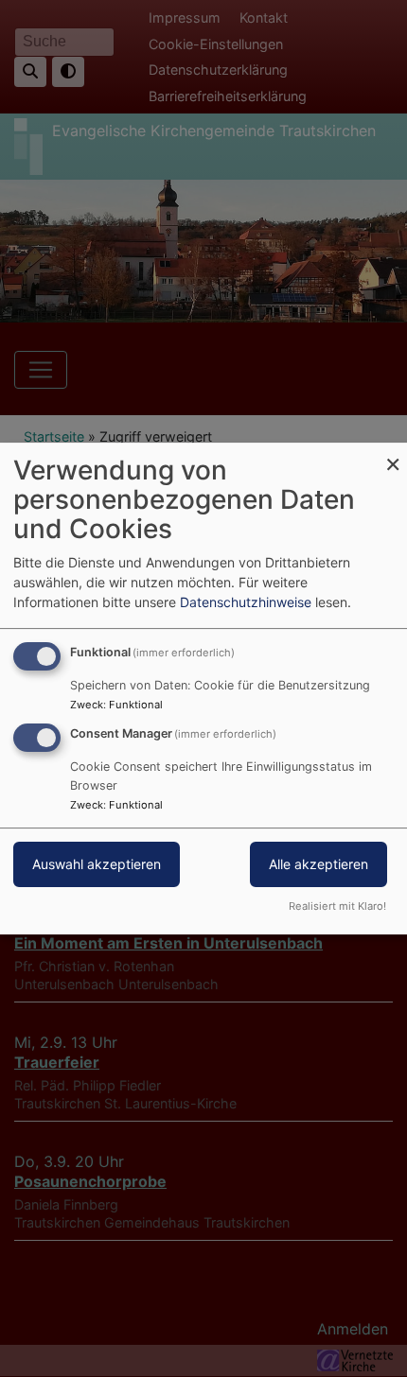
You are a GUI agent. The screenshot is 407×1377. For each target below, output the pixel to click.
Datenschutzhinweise (245, 602)
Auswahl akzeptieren (96, 864)
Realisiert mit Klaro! (337, 906)
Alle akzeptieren (318, 864)
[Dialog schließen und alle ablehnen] (393, 454)
